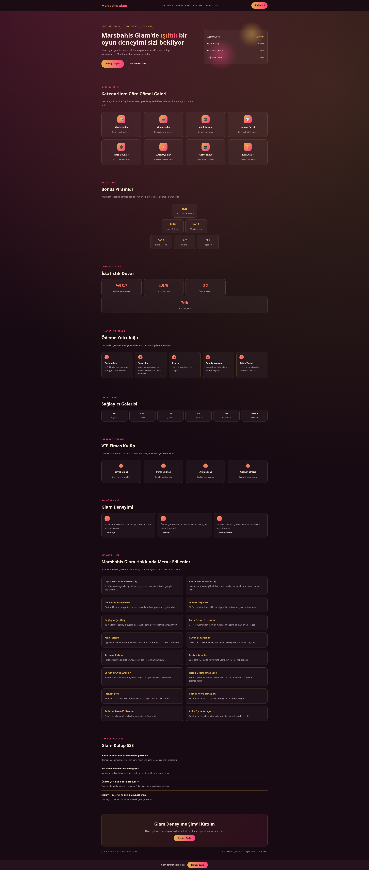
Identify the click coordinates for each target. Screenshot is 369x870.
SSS (216, 5)
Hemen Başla (184, 838)
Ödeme (208, 5)
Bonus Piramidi (183, 5)
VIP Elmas (197, 5)
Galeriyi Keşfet (113, 63)
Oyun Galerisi (167, 5)
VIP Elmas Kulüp (138, 63)
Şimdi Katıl (259, 5)
